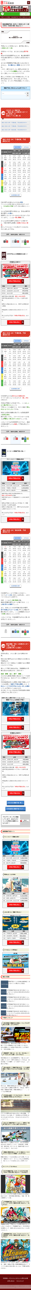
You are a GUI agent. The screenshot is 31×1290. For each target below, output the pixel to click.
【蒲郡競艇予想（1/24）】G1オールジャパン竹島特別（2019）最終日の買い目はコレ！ (16, 1234)
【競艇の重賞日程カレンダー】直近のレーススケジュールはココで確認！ (16, 1152)
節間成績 (26, 147)
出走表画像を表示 (15, 195)
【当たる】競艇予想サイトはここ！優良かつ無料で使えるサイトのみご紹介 (16, 1123)
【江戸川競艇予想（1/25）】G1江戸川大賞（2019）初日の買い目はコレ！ (15, 1171)
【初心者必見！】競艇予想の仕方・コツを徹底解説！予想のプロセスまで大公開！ (16, 1068)
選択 (27, 94)
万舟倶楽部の (15, 808)
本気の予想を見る (14, 281)
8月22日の (15, 802)
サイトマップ (7, 1166)
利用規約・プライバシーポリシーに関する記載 (15, 1278)
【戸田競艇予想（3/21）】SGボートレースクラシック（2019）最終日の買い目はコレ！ (16, 1202)
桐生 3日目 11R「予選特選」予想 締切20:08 (14, 126)
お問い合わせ (10, 1281)
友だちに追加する (25, 14)
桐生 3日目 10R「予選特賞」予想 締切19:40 (14, 122)
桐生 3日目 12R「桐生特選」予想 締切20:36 (14, 129)
